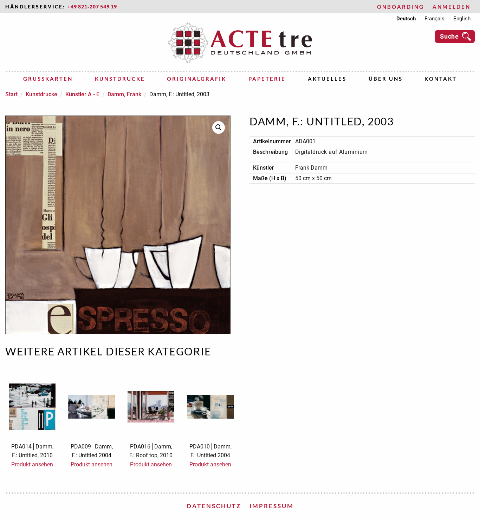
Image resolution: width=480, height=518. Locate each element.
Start (11, 94)
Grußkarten (48, 79)
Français (434, 18)
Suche (449, 36)
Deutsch (406, 18)
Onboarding (400, 6)
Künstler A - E (82, 94)
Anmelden (452, 6)
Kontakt (440, 79)
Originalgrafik (196, 79)
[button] (218, 127)
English (462, 18)
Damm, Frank (124, 94)
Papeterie (267, 79)
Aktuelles (327, 79)
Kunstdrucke (120, 79)
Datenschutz (214, 506)
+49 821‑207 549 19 (92, 6)
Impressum (271, 506)
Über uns (386, 79)
